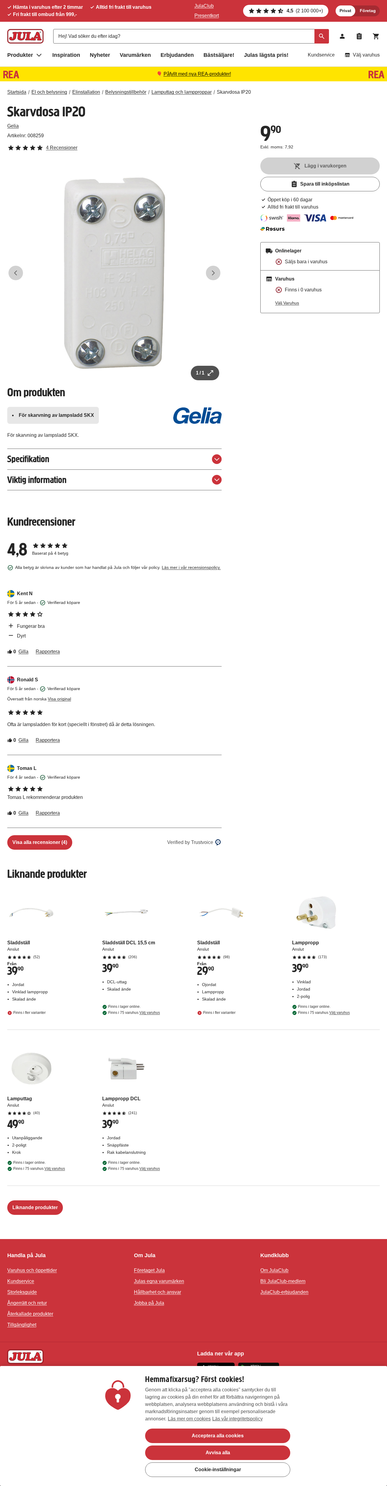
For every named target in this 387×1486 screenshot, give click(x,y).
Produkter (20, 55)
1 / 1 (200, 372)
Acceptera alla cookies (218, 1435)
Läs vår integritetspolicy (237, 1418)
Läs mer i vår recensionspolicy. (191, 567)
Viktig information (37, 479)
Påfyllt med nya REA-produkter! (197, 73)
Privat (345, 10)
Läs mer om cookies (189, 1418)
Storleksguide (22, 1292)
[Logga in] (342, 36)
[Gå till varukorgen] (376, 36)
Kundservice (321, 54)
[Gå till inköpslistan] (359, 36)
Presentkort (206, 15)
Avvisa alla (218, 1452)
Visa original (59, 698)
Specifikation (28, 459)
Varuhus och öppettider (32, 1270)
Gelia (13, 125)
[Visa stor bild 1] (114, 273)
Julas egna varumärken (159, 1281)
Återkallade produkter (30, 1313)
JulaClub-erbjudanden (284, 1292)
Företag (368, 10)
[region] (193, 1426)
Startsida (16, 92)
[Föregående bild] (15, 273)
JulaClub (204, 5)
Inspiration (66, 55)
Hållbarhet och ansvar (157, 1292)
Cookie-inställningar (218, 1469)
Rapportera (48, 651)
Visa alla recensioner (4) (39, 842)
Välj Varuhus (287, 302)
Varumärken (135, 55)
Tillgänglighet (21, 1324)
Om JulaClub (274, 1270)
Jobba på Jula (149, 1303)
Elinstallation (86, 92)
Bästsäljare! (218, 55)
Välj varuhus (366, 54)
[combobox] (191, 36)
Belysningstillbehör (125, 92)
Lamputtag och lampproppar (181, 92)
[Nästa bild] (213, 273)
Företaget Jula (149, 1270)
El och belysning (49, 92)
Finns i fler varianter (29, 1013)
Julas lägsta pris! (266, 55)
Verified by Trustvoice (190, 842)
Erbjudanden (177, 55)
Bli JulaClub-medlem (282, 1281)
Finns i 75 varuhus (134, 1013)
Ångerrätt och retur (27, 1303)
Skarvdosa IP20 (234, 92)
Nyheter (100, 55)
